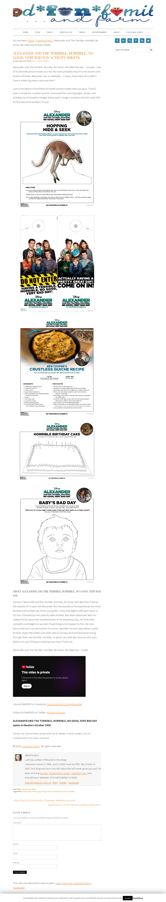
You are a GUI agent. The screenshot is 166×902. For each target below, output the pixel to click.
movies (65, 791)
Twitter (63, 782)
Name (16, 844)
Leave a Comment (43, 61)
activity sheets (26, 791)
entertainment (57, 791)
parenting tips (78, 773)
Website (16, 863)
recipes (44, 773)
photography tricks (59, 773)
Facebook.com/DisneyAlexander (64, 704)
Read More (138, 898)
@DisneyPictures (56, 712)
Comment (17, 823)
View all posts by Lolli (38, 782)
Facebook (73, 782)
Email (16, 853)
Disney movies (47, 791)
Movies (34, 789)
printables (71, 791)
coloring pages (37, 791)
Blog (55, 782)
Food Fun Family (83, 13)
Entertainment (26, 789)
